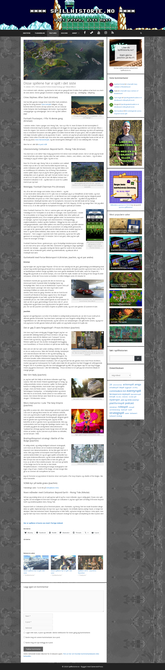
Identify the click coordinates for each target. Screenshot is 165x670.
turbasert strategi (115, 416)
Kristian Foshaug (56, 87)
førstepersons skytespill (119, 394)
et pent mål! (42, 144)
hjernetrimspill (136, 394)
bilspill (121, 387)
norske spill (132, 397)
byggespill (128, 388)
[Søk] (137, 358)
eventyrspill (134, 391)
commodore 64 (117, 390)
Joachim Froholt (46, 87)
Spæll (130, 410)
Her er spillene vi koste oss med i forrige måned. (43, 523)
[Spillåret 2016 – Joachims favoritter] (90, 562)
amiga (138, 384)
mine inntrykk (46, 104)
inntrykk (112, 397)
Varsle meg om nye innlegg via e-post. (39, 643)
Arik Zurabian (118, 111)
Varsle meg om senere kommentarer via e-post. (42, 637)
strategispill (116, 413)
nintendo (125, 397)
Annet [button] (74, 33)
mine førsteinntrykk (42, 140)
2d (110, 384)
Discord (64, 33)
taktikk (127, 413)
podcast (129, 403)
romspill (131, 407)
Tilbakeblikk (40, 33)
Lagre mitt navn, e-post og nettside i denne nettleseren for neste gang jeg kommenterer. (58, 633)
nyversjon (114, 399)
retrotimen (113, 407)
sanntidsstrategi (114, 410)
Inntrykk (26, 33)
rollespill (123, 407)
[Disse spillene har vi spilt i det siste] (36, 562)
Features (53, 33)
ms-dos (118, 397)
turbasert (133, 413)
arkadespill (113, 387)
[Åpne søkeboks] (141, 33)
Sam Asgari (118, 98)
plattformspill (116, 403)
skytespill (124, 410)
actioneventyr (117, 385)
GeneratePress (97, 666)
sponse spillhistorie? (126, 207)
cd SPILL (135, 388)
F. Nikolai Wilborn (70, 87)
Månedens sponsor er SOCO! (121, 205)
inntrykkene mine (52, 488)
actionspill (128, 384)
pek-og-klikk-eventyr (130, 400)
